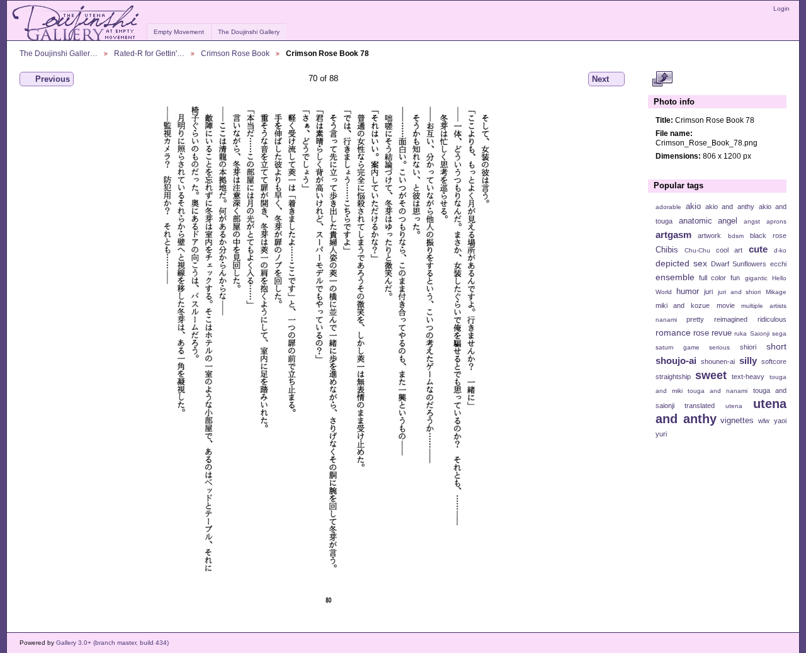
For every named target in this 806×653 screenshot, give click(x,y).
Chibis (667, 250)
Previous (52, 79)
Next (600, 79)
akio (693, 206)
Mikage (776, 291)
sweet (711, 375)
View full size (662, 79)
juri (708, 291)
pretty (695, 319)
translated (699, 405)
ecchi (778, 264)
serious (719, 347)
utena (733, 405)
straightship (673, 376)
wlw (763, 420)
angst (752, 221)
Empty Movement (179, 31)
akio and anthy (729, 206)
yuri (661, 434)
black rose (768, 235)
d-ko (780, 250)
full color (712, 277)
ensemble (675, 277)
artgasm (673, 234)
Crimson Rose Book (235, 53)
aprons (776, 221)
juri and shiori (739, 291)
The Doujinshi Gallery (249, 31)
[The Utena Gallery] (76, 23)
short (776, 346)
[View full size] (323, 354)
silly (748, 360)
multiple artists (763, 305)
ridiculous (772, 319)
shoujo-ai (676, 360)
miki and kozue (683, 305)
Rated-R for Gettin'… (149, 53)
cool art (729, 250)
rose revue (712, 333)
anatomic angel (708, 221)
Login (781, 8)
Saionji (759, 333)
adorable (668, 206)
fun (735, 277)
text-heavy (748, 376)
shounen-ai (718, 361)
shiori (748, 347)
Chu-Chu (697, 250)
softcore (773, 361)
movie (726, 305)
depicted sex (681, 263)
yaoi (780, 420)
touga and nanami (717, 390)
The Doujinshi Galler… (59, 53)
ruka (740, 333)
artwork (709, 235)
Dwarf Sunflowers (738, 264)
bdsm (736, 235)
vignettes (737, 420)
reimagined (730, 319)
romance (673, 332)
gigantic (756, 278)
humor (687, 291)
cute (758, 249)
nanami (666, 319)
